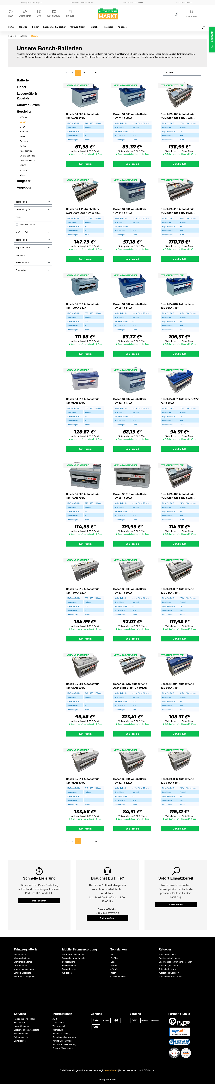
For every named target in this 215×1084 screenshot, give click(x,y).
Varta (112, 954)
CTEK (22, 126)
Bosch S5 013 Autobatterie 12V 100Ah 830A (82, 306)
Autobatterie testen (167, 954)
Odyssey (24, 141)
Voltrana (23, 170)
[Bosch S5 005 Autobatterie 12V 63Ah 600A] (132, 570)
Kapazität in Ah (23, 247)
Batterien (24, 80)
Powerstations (68, 961)
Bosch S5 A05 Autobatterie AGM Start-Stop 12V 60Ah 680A (177, 496)
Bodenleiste (21, 270)
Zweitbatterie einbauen (169, 958)
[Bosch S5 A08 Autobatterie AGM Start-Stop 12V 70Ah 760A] (180, 95)
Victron (23, 174)
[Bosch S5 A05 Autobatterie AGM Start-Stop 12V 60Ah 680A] (180, 475)
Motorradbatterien (22, 958)
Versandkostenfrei (27, 224)
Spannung (20, 254)
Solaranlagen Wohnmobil (73, 958)
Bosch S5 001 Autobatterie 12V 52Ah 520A (130, 780)
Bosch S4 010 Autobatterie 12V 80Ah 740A (177, 306)
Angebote (24, 187)
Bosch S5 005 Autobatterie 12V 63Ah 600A (130, 591)
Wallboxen (67, 972)
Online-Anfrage (107, 918)
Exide (22, 136)
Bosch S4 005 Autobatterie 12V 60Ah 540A (82, 116)
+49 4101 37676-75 (107, 913)
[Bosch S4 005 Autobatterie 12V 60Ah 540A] (85, 95)
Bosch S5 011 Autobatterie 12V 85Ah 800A (82, 780)
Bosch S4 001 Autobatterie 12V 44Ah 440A (130, 211)
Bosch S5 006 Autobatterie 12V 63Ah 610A (177, 780)
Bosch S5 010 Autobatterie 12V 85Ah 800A (130, 496)
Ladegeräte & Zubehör (27, 95)
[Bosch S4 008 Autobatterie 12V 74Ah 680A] (132, 95)
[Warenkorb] (205, 14)
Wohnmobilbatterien (23, 961)
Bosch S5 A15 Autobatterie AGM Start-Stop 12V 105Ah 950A (130, 685)
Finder (21, 86)
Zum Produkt (85, 163)
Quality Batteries (27, 155)
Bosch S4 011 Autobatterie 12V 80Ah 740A (177, 685)
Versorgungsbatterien (24, 969)
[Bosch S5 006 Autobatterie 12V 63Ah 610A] (180, 760)
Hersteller (24, 111)
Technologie (21, 201)
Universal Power (27, 160)
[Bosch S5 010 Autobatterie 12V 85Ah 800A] (132, 475)
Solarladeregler (69, 969)
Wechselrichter (69, 965)
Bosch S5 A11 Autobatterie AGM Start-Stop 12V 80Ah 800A (83, 211)
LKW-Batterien (20, 965)
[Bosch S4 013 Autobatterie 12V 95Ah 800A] (85, 380)
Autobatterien (20, 954)
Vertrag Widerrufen (107, 1079)
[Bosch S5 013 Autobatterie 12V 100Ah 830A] (85, 285)
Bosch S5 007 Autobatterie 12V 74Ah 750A (177, 591)
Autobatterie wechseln (169, 972)
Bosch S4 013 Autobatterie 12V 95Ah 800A (82, 401)
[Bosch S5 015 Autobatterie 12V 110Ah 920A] (85, 570)
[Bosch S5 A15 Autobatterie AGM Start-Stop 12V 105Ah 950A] (132, 665)
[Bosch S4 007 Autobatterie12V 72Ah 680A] (180, 380)
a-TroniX (114, 969)
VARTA (23, 165)
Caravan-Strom (28, 104)
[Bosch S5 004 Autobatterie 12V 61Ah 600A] (85, 665)
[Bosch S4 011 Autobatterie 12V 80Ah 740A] (180, 665)
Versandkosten (111, 1070)
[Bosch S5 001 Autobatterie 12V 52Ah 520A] (132, 760)
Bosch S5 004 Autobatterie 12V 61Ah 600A (82, 685)
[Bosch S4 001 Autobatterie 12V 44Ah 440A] (132, 190)
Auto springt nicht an (168, 965)
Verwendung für (23, 209)
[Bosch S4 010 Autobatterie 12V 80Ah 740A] (180, 285)
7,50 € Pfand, (93, 151)
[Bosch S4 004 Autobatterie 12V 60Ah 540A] (132, 285)
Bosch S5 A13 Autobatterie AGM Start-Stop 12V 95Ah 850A (177, 211)
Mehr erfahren (39, 900)
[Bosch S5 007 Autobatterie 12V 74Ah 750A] (180, 570)
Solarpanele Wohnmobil (73, 954)
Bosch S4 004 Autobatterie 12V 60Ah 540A (130, 306)
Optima (23, 145)
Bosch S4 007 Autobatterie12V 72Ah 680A (180, 401)
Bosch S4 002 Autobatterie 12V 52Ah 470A (130, 401)
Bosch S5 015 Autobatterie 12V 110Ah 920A (82, 591)
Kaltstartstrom (22, 262)
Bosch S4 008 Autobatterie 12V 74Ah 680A (130, 116)
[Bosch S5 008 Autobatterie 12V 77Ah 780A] (85, 475)
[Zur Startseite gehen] (107, 13)
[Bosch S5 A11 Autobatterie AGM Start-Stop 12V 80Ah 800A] (85, 190)
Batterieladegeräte (22, 972)
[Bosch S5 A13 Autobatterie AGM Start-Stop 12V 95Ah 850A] (180, 190)
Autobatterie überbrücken (170, 976)
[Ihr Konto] (191, 11)
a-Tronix (23, 117)
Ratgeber (24, 180)
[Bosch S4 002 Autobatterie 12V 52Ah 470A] (132, 380)
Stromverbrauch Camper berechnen (175, 961)
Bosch (23, 121)
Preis (18, 216)
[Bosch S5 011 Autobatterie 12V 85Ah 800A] (85, 760)
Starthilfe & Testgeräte (24, 976)
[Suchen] (203, 27)
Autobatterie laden (167, 969)
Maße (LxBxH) (22, 232)
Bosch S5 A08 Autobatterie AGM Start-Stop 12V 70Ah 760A (177, 116)
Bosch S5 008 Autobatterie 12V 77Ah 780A (82, 496)
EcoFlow (24, 131)
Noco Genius (26, 150)
